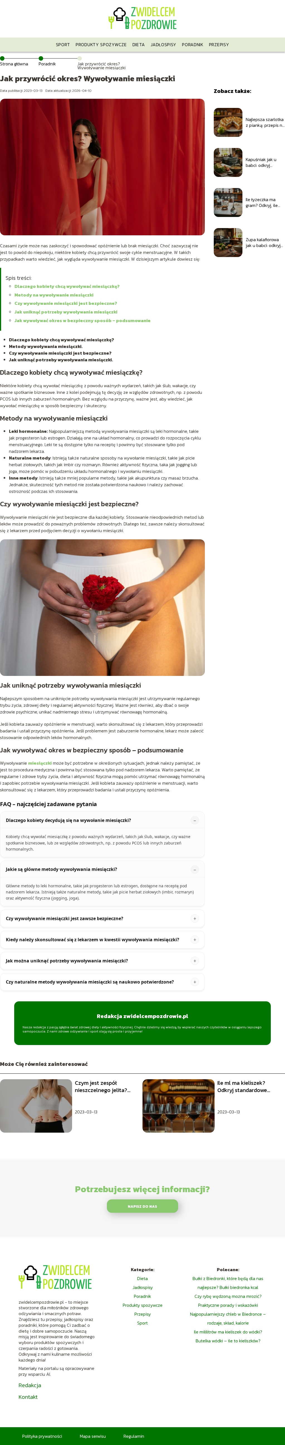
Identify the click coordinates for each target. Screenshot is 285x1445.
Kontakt (28, 1396)
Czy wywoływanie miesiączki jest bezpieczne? (65, 303)
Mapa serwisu (93, 1436)
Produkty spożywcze (101, 44)
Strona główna (14, 63)
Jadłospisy (163, 44)
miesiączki (40, 763)
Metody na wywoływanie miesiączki (54, 295)
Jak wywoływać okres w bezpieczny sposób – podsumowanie (82, 320)
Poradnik (192, 44)
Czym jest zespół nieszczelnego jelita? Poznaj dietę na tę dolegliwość (101, 1086)
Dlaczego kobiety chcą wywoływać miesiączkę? (67, 286)
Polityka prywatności (42, 1436)
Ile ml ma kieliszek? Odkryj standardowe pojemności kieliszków (244, 1086)
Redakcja (30, 1385)
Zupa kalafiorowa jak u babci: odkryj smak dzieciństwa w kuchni (265, 242)
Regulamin (134, 1436)
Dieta (138, 44)
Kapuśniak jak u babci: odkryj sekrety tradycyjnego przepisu (261, 162)
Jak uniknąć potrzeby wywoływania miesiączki (65, 311)
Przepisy (219, 44)
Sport (63, 44)
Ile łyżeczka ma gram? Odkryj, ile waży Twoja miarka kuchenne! (264, 202)
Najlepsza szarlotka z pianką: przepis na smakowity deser (265, 122)
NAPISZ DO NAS (142, 1206)
